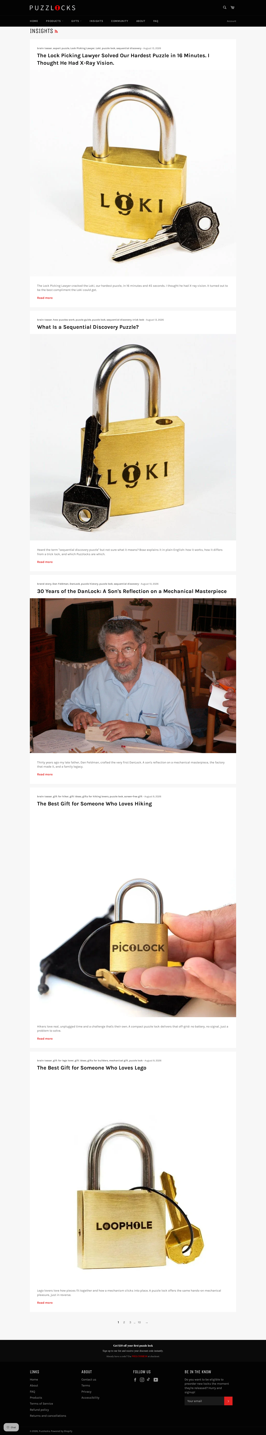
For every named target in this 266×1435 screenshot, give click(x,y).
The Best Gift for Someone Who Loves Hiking (94, 803)
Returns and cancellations (48, 1415)
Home (34, 21)
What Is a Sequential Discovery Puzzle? (88, 327)
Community (119, 21)
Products (54, 21)
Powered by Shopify (61, 1431)
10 (139, 1322)
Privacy (86, 1391)
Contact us (88, 1379)
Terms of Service (41, 1403)
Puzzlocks (44, 1431)
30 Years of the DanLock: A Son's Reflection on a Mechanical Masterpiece (132, 591)
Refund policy (39, 1409)
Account (231, 21)
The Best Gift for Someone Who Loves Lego (91, 1067)
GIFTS (75, 21)
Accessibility (90, 1397)
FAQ (155, 21)
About (140, 21)
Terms (85, 1385)
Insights (96, 21)
